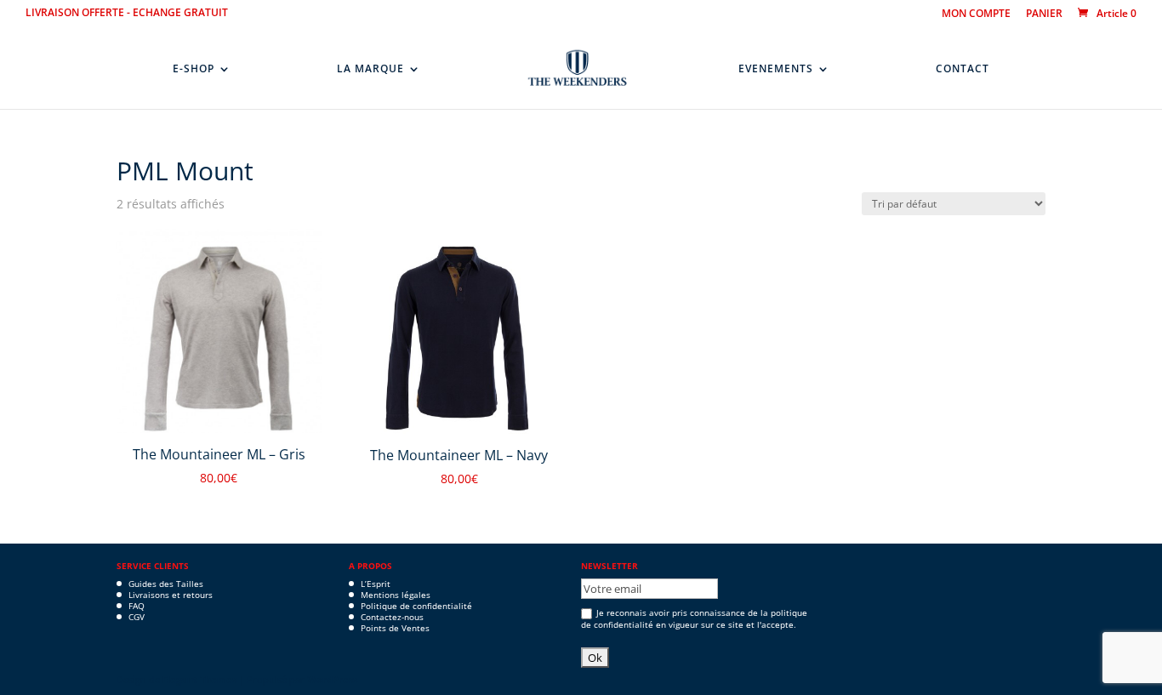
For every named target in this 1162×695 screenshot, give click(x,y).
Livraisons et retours (170, 595)
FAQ (136, 606)
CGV (136, 617)
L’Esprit (375, 584)
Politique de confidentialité (416, 606)
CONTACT (962, 69)
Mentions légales (395, 595)
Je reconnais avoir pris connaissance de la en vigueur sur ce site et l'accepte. (694, 618)
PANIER (1044, 14)
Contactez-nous (392, 617)
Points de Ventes (395, 628)
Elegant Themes (199, 679)
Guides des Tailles (165, 584)
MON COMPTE (976, 14)
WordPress (332, 679)
